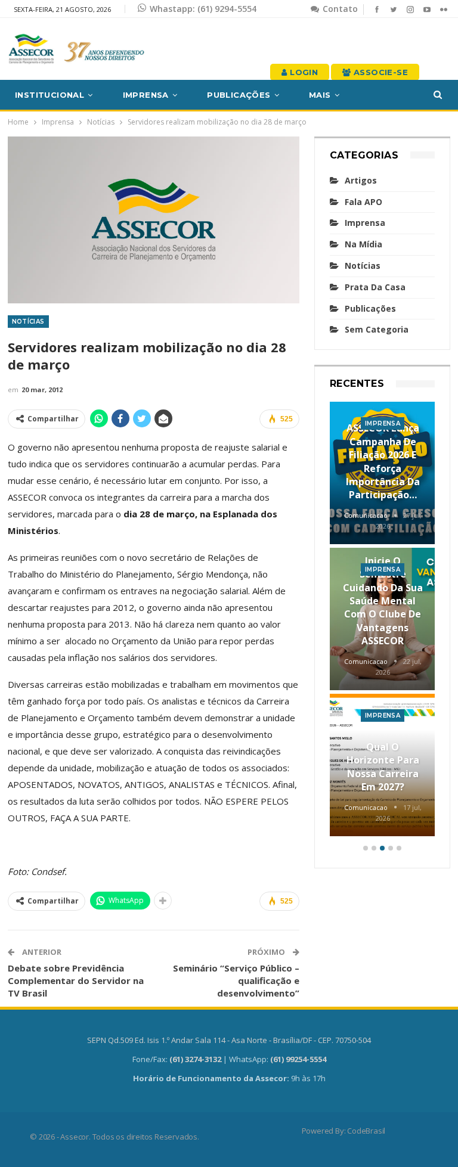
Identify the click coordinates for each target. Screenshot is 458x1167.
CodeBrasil (366, 1130)
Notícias (28, 321)
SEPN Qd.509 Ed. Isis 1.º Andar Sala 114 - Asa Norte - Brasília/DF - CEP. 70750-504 (229, 1040)
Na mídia (363, 244)
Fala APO (363, 201)
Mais (320, 95)
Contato (339, 8)
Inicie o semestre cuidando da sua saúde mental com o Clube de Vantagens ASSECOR (383, 600)
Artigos (361, 180)
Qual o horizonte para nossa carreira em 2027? (382, 766)
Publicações (238, 95)
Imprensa (146, 95)
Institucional (49, 95)
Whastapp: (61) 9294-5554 (203, 8)
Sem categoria (377, 329)
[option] (382, 621)
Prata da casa (375, 287)
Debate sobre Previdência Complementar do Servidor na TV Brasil (76, 980)
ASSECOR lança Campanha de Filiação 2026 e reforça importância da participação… (383, 461)
